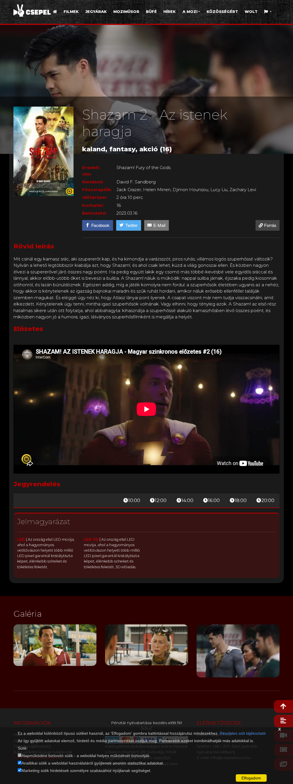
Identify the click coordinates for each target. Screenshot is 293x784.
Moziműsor (126, 11)
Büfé (151, 11)
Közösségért (222, 11)
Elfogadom (251, 778)
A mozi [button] (190, 11)
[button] (268, 11)
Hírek (169, 11)
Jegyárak (96, 11)
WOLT (251, 11)
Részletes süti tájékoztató (243, 733)
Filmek (71, 11)
